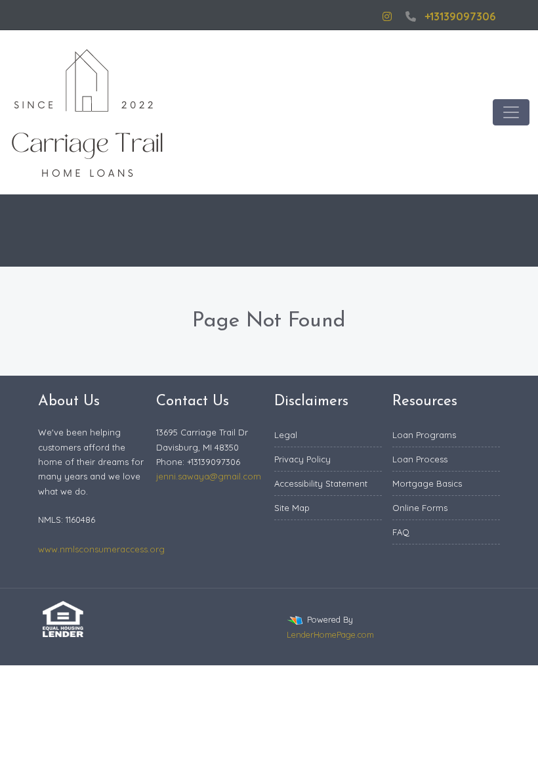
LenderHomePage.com (330, 634)
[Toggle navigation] (511, 112)
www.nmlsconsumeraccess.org (101, 549)
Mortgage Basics (427, 483)
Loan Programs (424, 435)
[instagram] (387, 16)
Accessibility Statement (320, 483)
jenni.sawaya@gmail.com (208, 476)
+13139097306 (459, 16)
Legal (285, 435)
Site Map (292, 507)
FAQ (400, 532)
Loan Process (419, 459)
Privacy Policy (302, 459)
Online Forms (419, 507)
